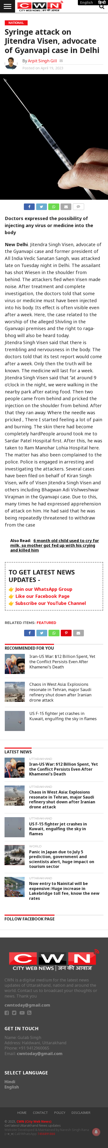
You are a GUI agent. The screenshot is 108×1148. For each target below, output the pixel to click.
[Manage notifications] (96, 1132)
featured (46, 623)
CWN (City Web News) (34, 1121)
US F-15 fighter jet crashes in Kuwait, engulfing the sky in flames (63, 716)
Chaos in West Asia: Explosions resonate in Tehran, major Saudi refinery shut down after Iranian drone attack (60, 692)
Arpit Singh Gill (42, 61)
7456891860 (46, 1134)
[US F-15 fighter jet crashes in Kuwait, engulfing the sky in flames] (15, 721)
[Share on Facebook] (29, 206)
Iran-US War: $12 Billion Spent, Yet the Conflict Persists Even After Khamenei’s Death (62, 662)
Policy (59, 1113)
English (12, 1087)
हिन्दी (102, 2)
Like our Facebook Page (42, 596)
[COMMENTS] (78, 206)
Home (22, 1113)
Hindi (10, 1081)
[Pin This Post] (66, 632)
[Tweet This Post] (41, 206)
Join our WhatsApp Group (43, 589)
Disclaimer (81, 1113)
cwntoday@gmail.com (27, 1005)
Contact (40, 1113)
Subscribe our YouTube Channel (50, 603)
